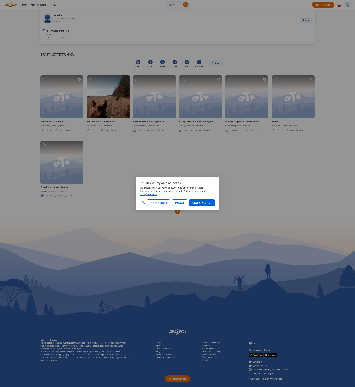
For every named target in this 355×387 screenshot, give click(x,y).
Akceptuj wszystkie (202, 202)
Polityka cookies (148, 194)
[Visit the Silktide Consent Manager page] (143, 202)
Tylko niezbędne (158, 202)
